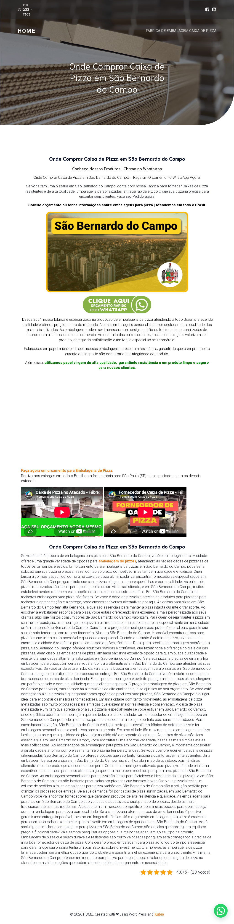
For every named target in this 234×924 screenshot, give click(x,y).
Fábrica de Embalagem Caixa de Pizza (181, 31)
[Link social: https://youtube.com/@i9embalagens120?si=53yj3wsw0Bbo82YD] (213, 9)
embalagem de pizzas (117, 561)
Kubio (159, 914)
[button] (221, 911)
